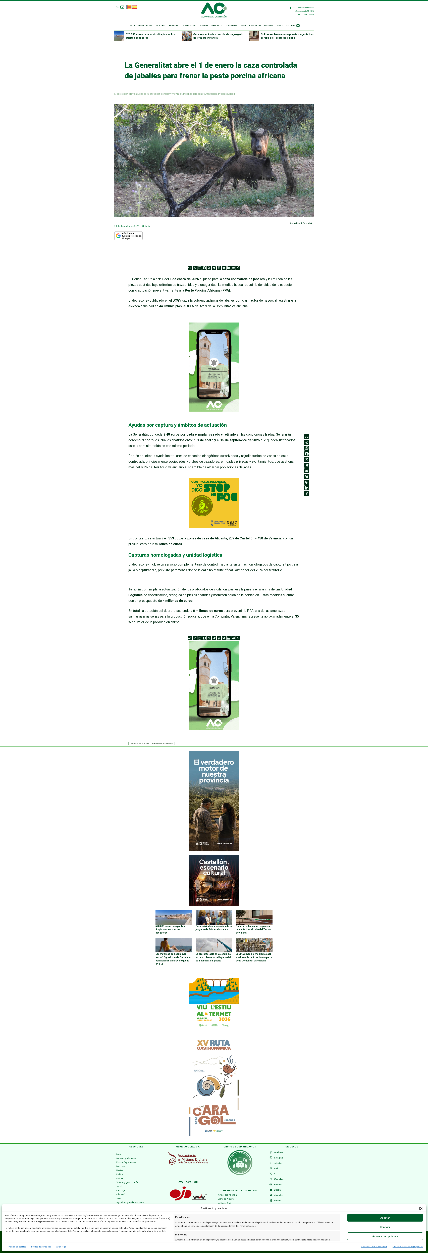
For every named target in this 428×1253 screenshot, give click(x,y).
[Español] (134, 6)
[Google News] (190, 268)
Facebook (278, 1152)
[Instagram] (199, 268)
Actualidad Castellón (301, 223)
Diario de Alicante (226, 1199)
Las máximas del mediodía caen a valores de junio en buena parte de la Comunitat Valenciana (254, 957)
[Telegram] (214, 268)
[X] (209, 268)
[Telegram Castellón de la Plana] (214, 414)
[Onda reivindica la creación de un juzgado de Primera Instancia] (187, 36)
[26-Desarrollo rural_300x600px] (214, 850)
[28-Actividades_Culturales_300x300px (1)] (214, 904)
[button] (421, 1208)
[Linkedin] (229, 268)
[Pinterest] (238, 268)
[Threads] (271, 1200)
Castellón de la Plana (139, 743)
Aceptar (385, 1217)
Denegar (385, 1227)
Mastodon (278, 1195)
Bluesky (277, 1190)
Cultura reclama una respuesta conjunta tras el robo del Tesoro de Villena (254, 929)
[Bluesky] (224, 268)
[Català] (128, 6)
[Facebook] (204, 268)
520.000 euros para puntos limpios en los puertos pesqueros (170, 929)
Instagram (278, 1158)
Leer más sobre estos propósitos (408, 1246)
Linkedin (278, 1163)
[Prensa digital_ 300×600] (214, 1086)
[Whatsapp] (195, 268)
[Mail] (271, 1168)
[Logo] (213, 10)
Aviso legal (61, 1247)
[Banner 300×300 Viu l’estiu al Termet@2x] (214, 1003)
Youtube (278, 1184)
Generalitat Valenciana (162, 743)
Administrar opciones (385, 1236)
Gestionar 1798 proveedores (374, 1246)
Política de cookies (17, 1247)
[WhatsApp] (271, 1179)
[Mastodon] (219, 268)
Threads (278, 1200)
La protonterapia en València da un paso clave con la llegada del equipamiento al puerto (213, 957)
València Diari (224, 1203)
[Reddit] (233, 268)
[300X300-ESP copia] (214, 527)
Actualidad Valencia (227, 1195)
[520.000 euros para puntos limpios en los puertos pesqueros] (119, 36)
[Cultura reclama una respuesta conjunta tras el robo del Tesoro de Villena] (254, 36)
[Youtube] (271, 1184)
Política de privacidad (41, 1247)
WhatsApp (279, 1179)
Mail (276, 1168)
